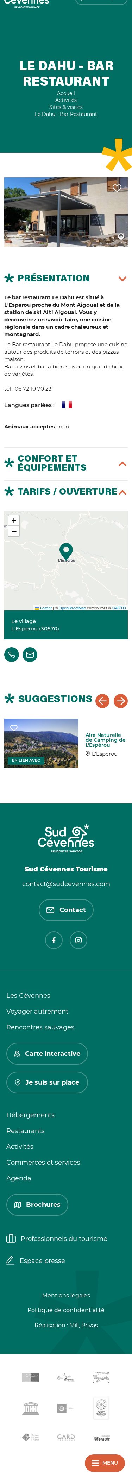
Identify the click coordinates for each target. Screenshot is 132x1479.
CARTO (119, 607)
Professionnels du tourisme (64, 1239)
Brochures (43, 1205)
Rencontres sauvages (40, 1027)
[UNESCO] (31, 1409)
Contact (72, 910)
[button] (66, 552)
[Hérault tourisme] (101, 1438)
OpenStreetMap (72, 607)
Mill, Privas (83, 1325)
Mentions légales (66, 1295)
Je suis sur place (52, 1082)
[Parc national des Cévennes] (66, 1409)
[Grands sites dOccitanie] (101, 1409)
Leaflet (45, 607)
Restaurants (25, 1131)
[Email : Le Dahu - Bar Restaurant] (30, 654)
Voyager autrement (37, 1011)
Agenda (18, 1178)
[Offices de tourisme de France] (31, 1438)
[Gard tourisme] (66, 1438)
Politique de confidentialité (66, 1310)
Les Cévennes (28, 996)
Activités (19, 1147)
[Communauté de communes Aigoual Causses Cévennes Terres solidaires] (66, 1379)
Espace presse (42, 1261)
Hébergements (30, 1115)
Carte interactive (52, 1054)
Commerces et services (43, 1162)
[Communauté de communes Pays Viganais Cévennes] (101, 1379)
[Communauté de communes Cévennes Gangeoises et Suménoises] (31, 1379)
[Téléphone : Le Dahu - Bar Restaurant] (11, 654)
